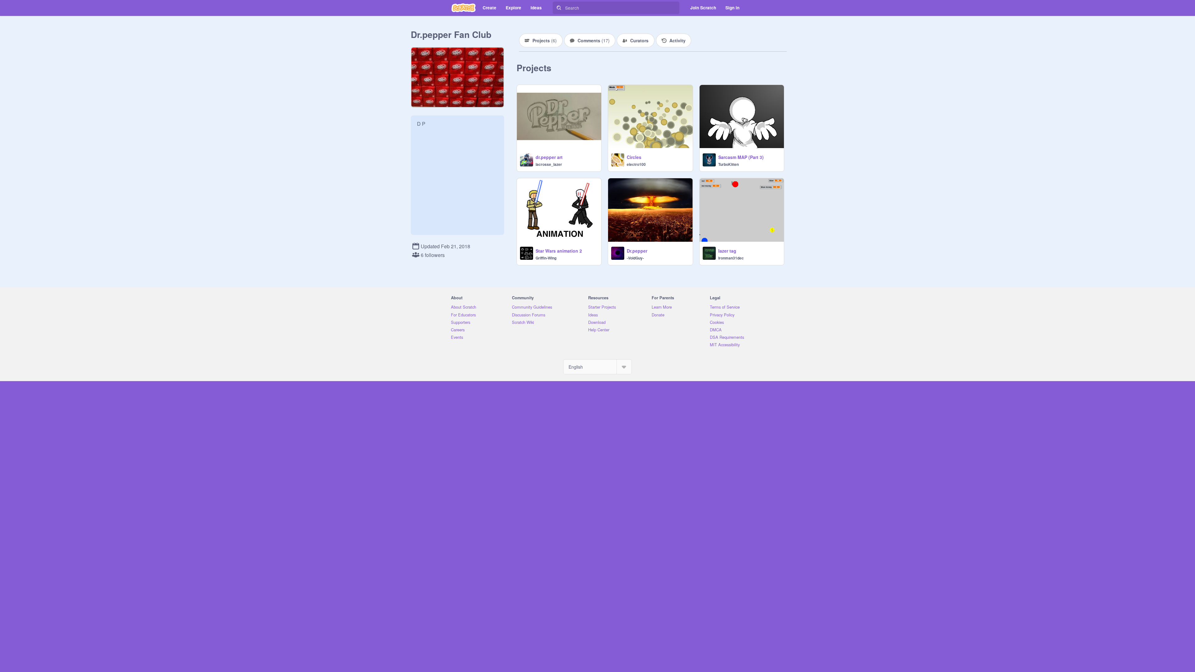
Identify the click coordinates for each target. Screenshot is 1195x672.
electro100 (636, 164)
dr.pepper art (549, 157)
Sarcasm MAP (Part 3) (741, 157)
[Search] (559, 8)
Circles (634, 157)
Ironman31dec (731, 258)
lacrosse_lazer (549, 164)
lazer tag (727, 251)
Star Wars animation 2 (559, 251)
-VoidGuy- (635, 258)
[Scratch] (463, 8)
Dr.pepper (637, 251)
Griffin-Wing (546, 258)
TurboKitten (728, 164)
